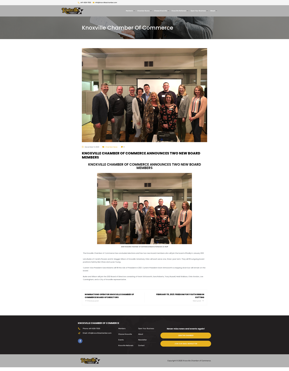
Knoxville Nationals (179, 11)
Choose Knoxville (160, 11)
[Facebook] (80, 341)
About (212, 11)
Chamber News (111, 147)
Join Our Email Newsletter (185, 344)
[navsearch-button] (224, 10)
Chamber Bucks (143, 11)
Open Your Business (198, 11)
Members (129, 11)
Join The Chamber (185, 335)
